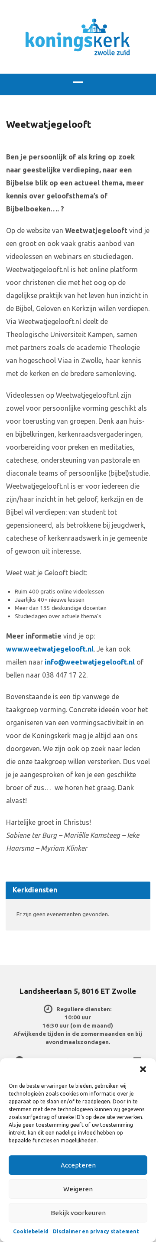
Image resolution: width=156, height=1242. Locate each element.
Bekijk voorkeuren (78, 1212)
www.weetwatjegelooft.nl (50, 649)
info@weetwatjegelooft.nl (90, 662)
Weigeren (78, 1189)
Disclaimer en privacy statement (96, 1231)
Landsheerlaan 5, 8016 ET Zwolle (78, 991)
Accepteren (78, 1165)
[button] (143, 1069)
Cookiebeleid (31, 1231)
